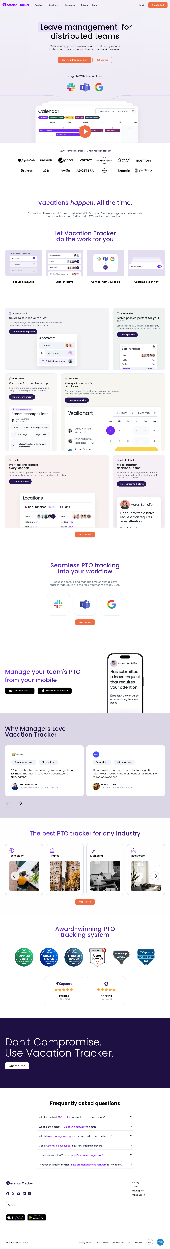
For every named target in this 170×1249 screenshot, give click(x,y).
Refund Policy (118, 1242)
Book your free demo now (74, 60)
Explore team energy (22, 397)
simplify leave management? (86, 1155)
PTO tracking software (73, 1126)
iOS (22, 690)
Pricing (84, 5)
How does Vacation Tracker (71, 1155)
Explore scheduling (76, 400)
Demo (94, 5)
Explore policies (127, 334)
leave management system (61, 1136)
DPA (130, 1242)
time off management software (89, 1164)
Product (39, 5)
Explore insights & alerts (131, 484)
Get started (158, 5)
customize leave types (57, 1145)
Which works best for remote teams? (75, 1136)
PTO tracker (64, 1117)
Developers (138, 1190)
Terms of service (101, 1242)
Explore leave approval (23, 331)
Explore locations (20, 481)
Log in (142, 5)
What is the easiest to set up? (68, 1126)
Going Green (138, 1194)
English (13, 1205)
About (135, 1186)
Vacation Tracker (20, 1242)
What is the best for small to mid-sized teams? (72, 1117)
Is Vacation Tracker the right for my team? (80, 1164)
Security (138, 1242)
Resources (69, 5)
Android (57, 690)
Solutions (54, 5)
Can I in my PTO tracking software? (71, 1145)
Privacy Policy (85, 1242)
